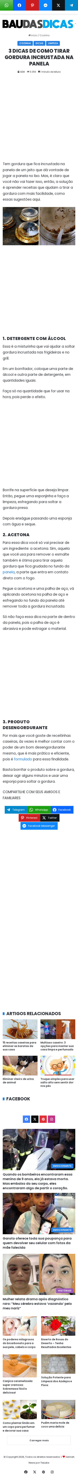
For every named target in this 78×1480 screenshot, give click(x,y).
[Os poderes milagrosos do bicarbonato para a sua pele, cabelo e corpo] (20, 1326)
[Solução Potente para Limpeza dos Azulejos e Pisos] (58, 1364)
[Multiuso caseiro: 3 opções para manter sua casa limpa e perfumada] (57, 1029)
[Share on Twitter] (58, 5)
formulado (23, 759)
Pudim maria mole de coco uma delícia (55, 1424)
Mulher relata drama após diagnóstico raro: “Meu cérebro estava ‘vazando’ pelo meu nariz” (37, 1303)
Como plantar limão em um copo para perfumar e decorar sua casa (19, 1426)
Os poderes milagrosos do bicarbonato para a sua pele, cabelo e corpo (19, 1343)
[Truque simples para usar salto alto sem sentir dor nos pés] (57, 1065)
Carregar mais (39, 1440)
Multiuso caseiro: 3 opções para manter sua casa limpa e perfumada (57, 1046)
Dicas (39, 43)
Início (34, 35)
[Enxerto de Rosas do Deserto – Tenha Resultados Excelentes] (58, 1326)
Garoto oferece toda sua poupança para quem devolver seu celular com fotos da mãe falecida (37, 1243)
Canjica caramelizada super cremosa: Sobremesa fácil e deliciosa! (17, 1386)
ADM (22, 71)
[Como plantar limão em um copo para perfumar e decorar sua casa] (20, 1409)
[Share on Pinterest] (32, 5)
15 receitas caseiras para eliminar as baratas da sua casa (19, 1046)
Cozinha (45, 35)
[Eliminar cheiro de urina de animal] (20, 1065)
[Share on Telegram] (71, 5)
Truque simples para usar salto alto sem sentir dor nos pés (57, 1082)
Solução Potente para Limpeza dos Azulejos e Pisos (56, 1381)
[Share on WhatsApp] (6, 5)
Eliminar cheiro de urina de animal (18, 1080)
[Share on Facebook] (19, 5)
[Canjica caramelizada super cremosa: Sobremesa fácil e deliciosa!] (20, 1365)
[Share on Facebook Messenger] (45, 5)
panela (9, 572)
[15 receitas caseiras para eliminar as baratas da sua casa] (20, 1029)
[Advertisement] (39, 120)
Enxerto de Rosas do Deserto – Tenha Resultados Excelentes (56, 1343)
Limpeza (53, 43)
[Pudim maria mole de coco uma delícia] (58, 1409)
